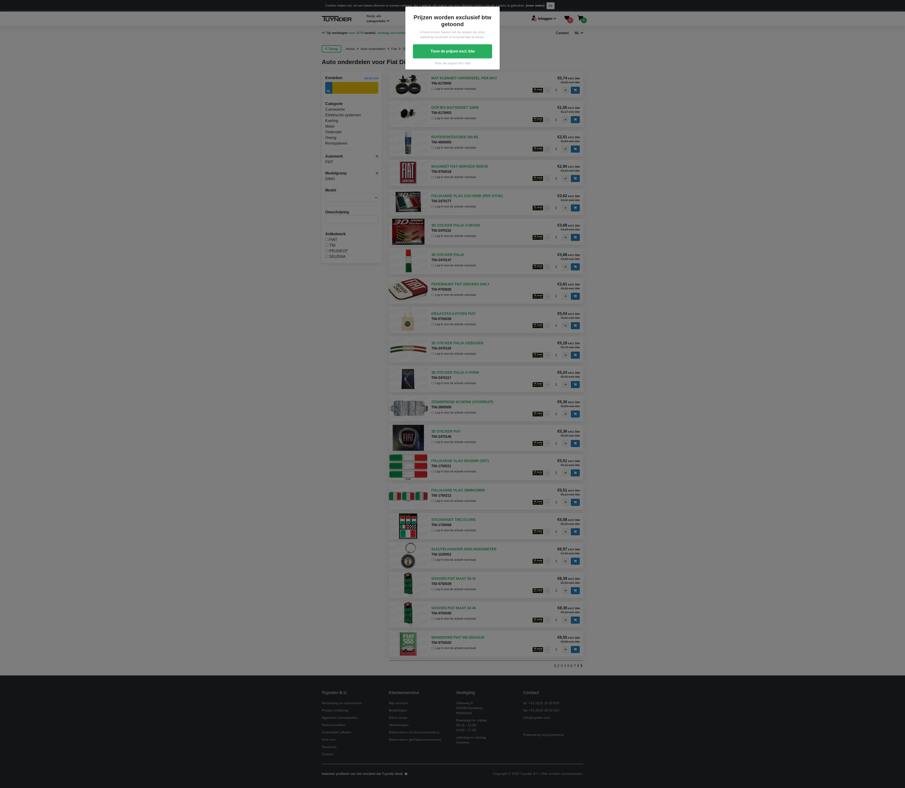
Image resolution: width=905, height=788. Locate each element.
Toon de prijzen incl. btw (452, 63)
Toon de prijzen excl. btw (453, 51)
